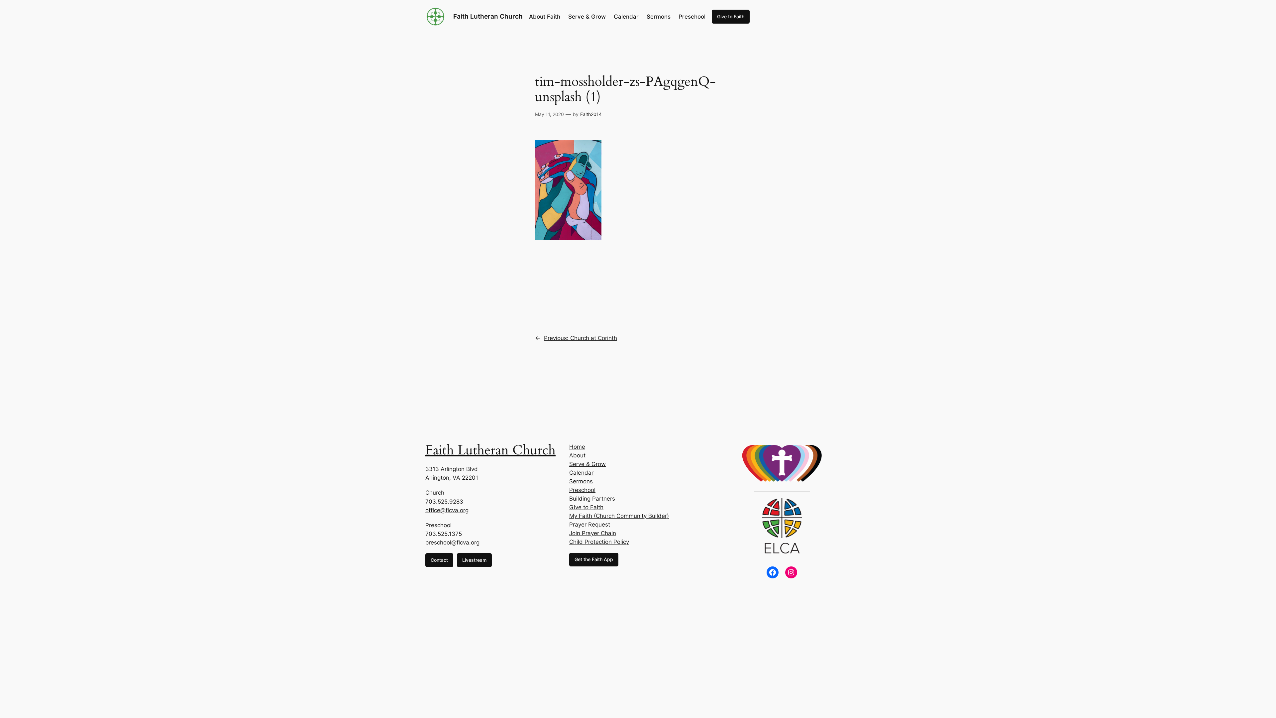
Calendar (581, 472)
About (577, 455)
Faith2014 (591, 114)
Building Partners (592, 498)
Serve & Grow (587, 464)
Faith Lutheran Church (488, 16)
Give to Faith (730, 16)
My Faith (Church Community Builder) (619, 516)
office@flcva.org (447, 510)
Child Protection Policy (599, 541)
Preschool (582, 490)
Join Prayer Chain (592, 533)
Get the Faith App (594, 559)
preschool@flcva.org (452, 542)
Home (577, 446)
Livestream (474, 560)
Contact (439, 560)
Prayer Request (589, 524)
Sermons (581, 481)
